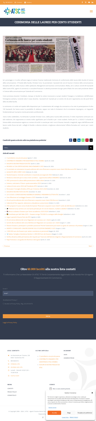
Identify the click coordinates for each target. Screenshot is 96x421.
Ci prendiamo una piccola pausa (17, 158)
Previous (7, 246)
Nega (68, 413)
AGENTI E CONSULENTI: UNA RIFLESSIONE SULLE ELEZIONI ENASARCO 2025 (31, 228)
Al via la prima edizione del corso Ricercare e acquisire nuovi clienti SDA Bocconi (32, 200)
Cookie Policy (65, 417)
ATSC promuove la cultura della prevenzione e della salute (25, 180)
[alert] (69, 388)
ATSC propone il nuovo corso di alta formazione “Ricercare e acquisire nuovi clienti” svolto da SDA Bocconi (41, 206)
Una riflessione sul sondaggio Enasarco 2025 (21, 197)
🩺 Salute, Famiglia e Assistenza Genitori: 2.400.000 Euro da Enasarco (29, 234)
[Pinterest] (87, 140)
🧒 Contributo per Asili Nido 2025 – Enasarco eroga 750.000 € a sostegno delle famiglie (35, 214)
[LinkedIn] (79, 140)
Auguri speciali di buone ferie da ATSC (19, 217)
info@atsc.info (15, 364)
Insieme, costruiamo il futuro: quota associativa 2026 (24, 183)
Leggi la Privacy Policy (10, 322)
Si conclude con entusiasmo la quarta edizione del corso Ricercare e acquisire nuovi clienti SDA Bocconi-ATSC (42, 169)
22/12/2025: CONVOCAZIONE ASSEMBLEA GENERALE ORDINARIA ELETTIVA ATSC (32, 194)
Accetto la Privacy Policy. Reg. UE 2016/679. (19, 304)
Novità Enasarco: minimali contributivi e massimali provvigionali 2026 (29, 175)
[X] (75, 140)
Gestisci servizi (52, 407)
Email (5, 289)
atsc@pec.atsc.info (16, 367)
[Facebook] (71, 140)
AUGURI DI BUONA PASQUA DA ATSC (18, 163)
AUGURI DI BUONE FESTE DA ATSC (18, 192)
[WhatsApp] (83, 140)
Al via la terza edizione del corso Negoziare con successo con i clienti (29, 220)
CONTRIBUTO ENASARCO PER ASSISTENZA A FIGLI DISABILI (25, 161)
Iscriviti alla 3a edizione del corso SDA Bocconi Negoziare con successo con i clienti (33, 223)
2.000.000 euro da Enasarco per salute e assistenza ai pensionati (27, 231)
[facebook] (82, 2)
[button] (92, 393)
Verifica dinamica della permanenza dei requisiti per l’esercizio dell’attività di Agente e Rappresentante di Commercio (44, 237)
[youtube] (89, 2)
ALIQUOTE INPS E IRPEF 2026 (16, 172)
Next (90, 246)
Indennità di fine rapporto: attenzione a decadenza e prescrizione (27, 203)
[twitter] (85, 2)
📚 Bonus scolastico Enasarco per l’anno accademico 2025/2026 (27, 211)
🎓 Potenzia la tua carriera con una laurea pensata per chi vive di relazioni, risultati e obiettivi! (37, 209)
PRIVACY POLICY (74, 417)
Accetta (54, 413)
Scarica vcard (15, 376)
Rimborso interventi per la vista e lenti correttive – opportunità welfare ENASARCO (33, 178)
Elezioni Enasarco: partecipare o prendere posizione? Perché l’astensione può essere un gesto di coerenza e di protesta (45, 225)
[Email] (91, 140)
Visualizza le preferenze (85, 413)
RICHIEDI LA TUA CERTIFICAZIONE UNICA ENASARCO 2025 (25, 166)
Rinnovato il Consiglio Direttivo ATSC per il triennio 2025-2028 (27, 189)
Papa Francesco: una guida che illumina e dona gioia (23, 240)
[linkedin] (92, 2)
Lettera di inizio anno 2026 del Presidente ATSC (22, 186)
